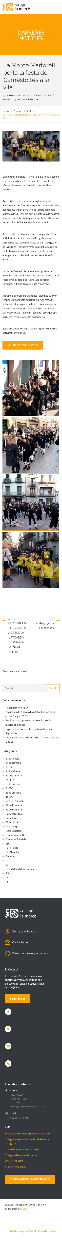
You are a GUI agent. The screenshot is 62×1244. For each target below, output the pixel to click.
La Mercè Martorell (30, 99)
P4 (7, 877)
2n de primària (13, 775)
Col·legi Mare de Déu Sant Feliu (22, 1149)
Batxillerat (11, 817)
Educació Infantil (35, 95)
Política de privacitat (21, 1231)
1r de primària (13, 762)
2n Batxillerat (13, 771)
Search (53, 688)
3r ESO (9, 788)
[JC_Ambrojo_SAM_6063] (30, 445)
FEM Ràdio (11, 847)
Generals (10, 856)
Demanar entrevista (24, 931)
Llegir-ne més (17, 998)
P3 (7, 873)
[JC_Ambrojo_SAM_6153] (30, 502)
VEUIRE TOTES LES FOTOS (23, 345)
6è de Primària (13, 809)
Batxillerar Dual (14, 813)
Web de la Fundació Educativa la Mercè (27, 1133)
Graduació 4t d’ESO (16, 707)
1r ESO (9, 766)
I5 (6, 864)
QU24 (23, 1208)
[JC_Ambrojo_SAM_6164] (30, 560)
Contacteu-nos (21, 942)
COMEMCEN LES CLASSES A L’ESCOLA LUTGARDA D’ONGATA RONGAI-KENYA (17, 637)
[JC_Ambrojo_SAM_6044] (30, 388)
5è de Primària (13, 805)
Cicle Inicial (12, 822)
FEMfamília (12, 851)
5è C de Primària (14, 801)
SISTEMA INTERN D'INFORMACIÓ (30, 1179)
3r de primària (13, 783)
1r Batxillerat (13, 758)
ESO (7, 843)
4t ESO (9, 796)
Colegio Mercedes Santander (21, 1155)
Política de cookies (46, 1231)
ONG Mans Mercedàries (19, 868)
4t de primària (13, 792)
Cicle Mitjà (11, 826)
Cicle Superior (13, 830)
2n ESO (9, 779)
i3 (6, 860)
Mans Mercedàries (15, 1166)
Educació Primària (15, 839)
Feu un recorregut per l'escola (30, 953)
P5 (7, 881)
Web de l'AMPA (14, 1161)
